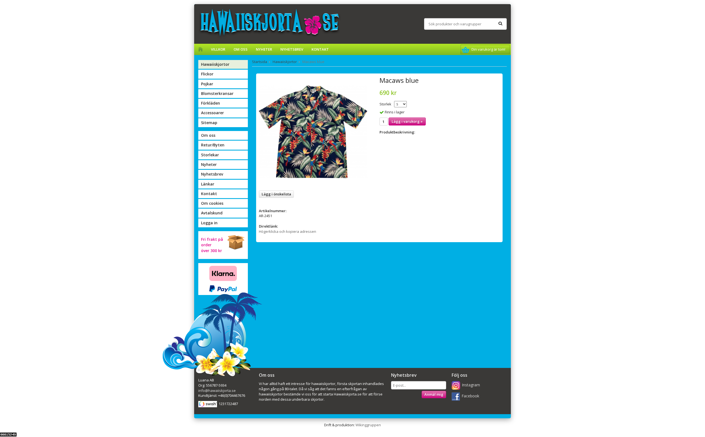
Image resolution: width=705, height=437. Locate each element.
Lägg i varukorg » (407, 121)
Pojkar (207, 83)
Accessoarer (212, 112)
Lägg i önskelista (276, 194)
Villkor (218, 49)
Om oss (241, 49)
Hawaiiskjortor (215, 64)
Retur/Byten (212, 145)
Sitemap (209, 122)
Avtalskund (212, 212)
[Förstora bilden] (313, 131)
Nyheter (264, 49)
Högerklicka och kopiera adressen (287, 231)
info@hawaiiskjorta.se (217, 390)
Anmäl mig (433, 394)
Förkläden (210, 103)
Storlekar (210, 154)
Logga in (209, 222)
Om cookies (212, 203)
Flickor (207, 74)
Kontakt (320, 49)
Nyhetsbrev (291, 49)
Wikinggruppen (368, 424)
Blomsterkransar (217, 93)
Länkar (207, 184)
